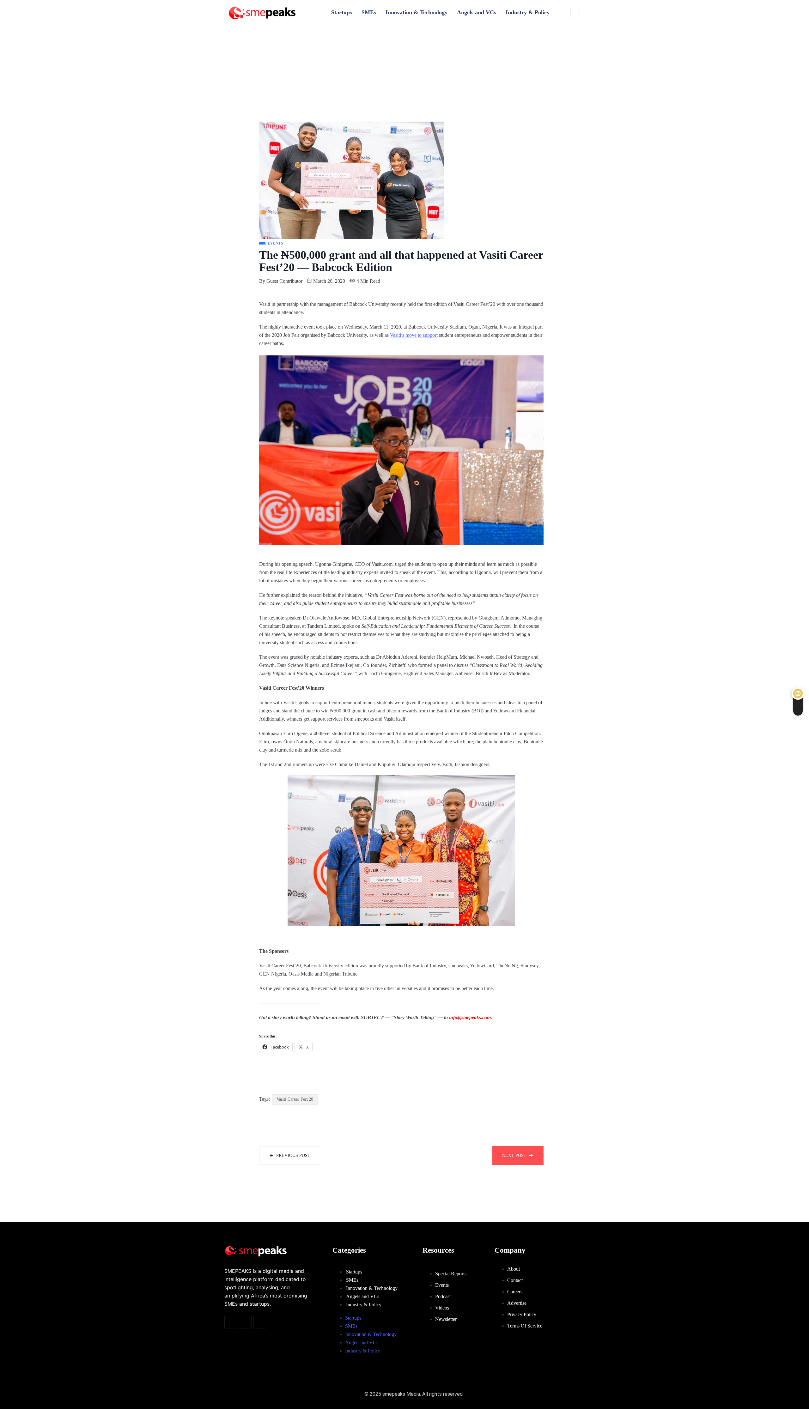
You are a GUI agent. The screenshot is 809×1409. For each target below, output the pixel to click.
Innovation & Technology (416, 12)
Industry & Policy (528, 12)
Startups (341, 12)
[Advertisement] (404, 74)
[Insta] (245, 1322)
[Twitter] (230, 1322)
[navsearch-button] (575, 12)
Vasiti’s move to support (414, 335)
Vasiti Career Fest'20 (295, 1099)
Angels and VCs (476, 12)
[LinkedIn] (259, 1322)
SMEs (369, 12)
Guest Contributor (284, 281)
